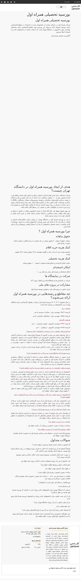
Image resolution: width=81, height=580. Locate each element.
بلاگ (39, 544)
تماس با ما (66, 2)
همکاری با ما (77, 2)
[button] (61, 7)
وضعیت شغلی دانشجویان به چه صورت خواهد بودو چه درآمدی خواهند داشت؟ (44, 368)
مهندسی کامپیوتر (64, 320)
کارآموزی (27, 544)
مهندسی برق (66, 308)
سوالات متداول (25, 547)
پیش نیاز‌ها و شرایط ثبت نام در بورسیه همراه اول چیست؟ (51, 409)
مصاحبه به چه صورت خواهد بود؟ (59, 422)
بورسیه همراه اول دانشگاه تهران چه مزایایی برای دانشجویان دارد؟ (48, 353)
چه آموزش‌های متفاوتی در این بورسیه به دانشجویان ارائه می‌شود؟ (48, 331)
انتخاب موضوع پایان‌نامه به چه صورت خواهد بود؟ (54, 429)
